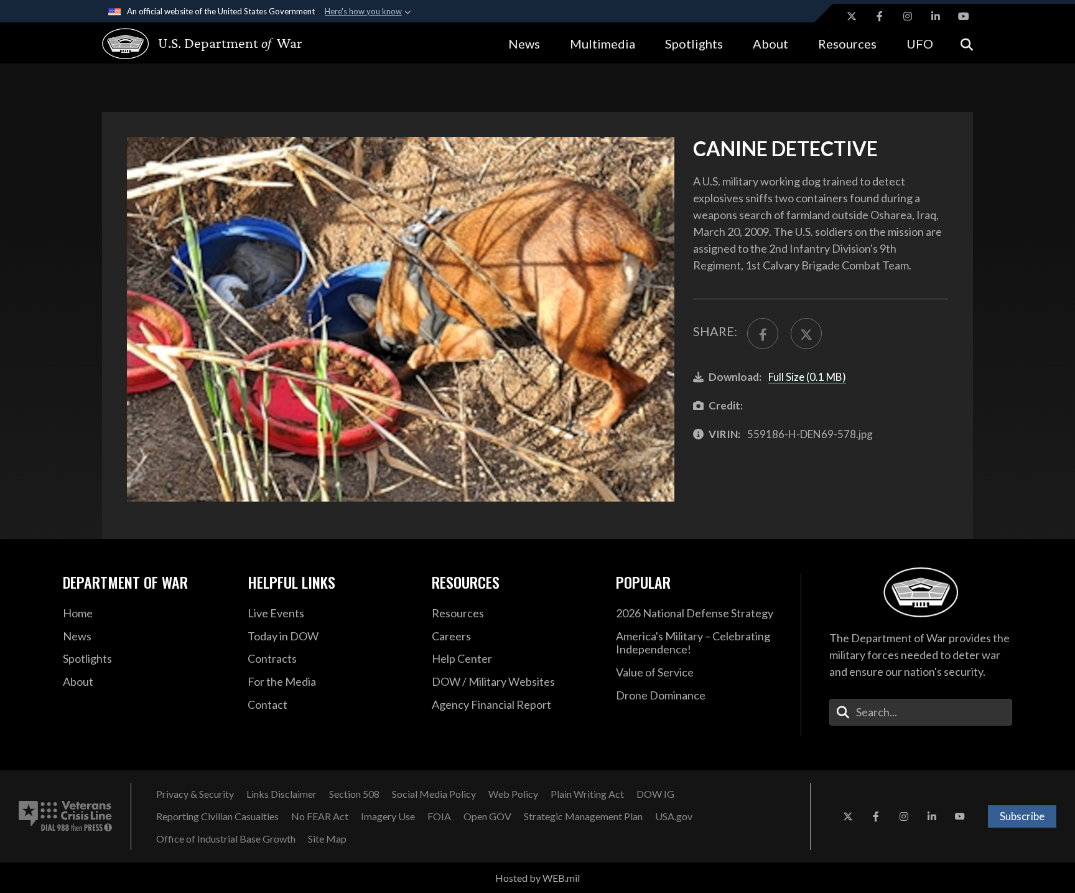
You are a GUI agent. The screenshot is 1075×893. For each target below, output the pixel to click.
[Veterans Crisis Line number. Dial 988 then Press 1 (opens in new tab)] (65, 816)
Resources (847, 43)
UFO (919, 43)
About (770, 43)
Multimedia (602, 43)
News (524, 43)
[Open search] (966, 43)
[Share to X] (806, 333)
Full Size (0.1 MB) (807, 376)
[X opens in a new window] (851, 16)
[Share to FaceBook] (762, 333)
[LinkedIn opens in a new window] (935, 16)
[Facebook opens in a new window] (879, 16)
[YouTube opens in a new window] (963, 16)
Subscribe (1022, 816)
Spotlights (694, 43)
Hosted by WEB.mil (537, 878)
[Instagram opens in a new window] (907, 16)
